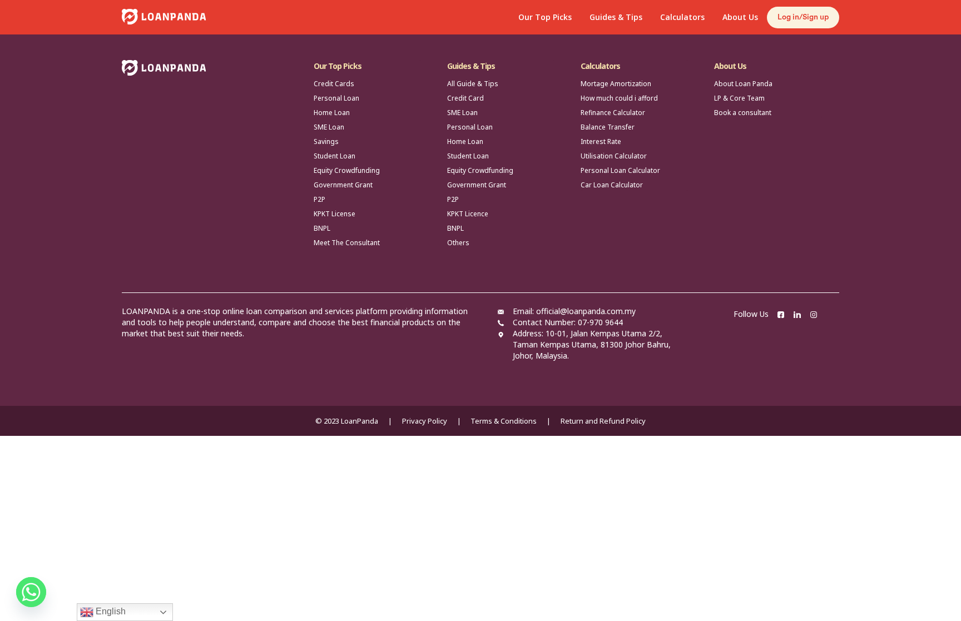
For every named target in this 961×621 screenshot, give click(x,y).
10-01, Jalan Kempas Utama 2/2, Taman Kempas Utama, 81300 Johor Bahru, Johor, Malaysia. (592, 344)
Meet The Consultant (347, 242)
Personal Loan (336, 98)
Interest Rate (601, 141)
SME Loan (329, 127)
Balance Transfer (608, 127)
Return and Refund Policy (603, 421)
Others (458, 242)
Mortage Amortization (616, 83)
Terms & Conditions (503, 421)
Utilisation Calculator (614, 156)
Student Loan (334, 156)
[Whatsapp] (31, 592)
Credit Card (465, 98)
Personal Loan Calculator (620, 170)
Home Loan (332, 112)
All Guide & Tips (472, 83)
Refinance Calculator (613, 112)
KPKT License (334, 213)
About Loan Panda (743, 83)
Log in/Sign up (803, 17)
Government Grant (343, 185)
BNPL (322, 228)
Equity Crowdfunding (347, 170)
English (109, 611)
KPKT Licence (467, 213)
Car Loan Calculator (612, 185)
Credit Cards (334, 83)
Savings (326, 141)
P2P (319, 199)
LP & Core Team (739, 98)
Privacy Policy (424, 421)
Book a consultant (742, 112)
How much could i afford (619, 98)
